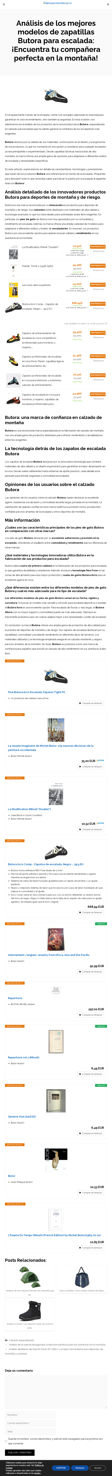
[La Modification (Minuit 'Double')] (56, 793)
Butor (11, 1175)
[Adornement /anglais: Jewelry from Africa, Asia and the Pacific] (56, 939)
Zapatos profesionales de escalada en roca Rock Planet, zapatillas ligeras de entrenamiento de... (43, 361)
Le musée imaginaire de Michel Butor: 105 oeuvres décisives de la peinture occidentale (50, 748)
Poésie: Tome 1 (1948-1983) (37, 266)
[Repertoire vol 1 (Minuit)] (56, 1041)
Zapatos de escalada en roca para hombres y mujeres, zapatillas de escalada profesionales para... (41, 399)
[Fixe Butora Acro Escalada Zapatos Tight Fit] (56, 676)
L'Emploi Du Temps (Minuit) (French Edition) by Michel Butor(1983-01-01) (54, 1235)
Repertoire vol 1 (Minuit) (23, 1057)
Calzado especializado (21, 1340)
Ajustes (97, 1468)
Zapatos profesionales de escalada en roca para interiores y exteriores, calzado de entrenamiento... (42, 380)
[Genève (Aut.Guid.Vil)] (56, 1100)
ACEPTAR (61, 1468)
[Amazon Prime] (100, 761)
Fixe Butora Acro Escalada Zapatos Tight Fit (36, 692)
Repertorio (15, 998)
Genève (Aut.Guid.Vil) (22, 1116)
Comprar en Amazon (92, 703)
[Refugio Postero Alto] (57, 4)
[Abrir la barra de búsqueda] (4, 4)
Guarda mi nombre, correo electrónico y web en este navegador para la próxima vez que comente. (55, 1441)
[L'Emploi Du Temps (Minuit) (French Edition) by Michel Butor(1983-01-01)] (56, 1219)
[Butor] (56, 1160)
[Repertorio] (56, 990)
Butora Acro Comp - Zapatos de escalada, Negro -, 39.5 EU (45, 864)
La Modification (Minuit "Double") (40, 247)
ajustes (37, 1473)
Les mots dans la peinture (36, 285)
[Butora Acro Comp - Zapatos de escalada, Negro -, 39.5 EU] (56, 852)
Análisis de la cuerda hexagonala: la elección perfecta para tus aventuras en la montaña (57, 1344)
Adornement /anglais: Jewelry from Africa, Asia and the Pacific (49, 954)
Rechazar (80, 1468)
